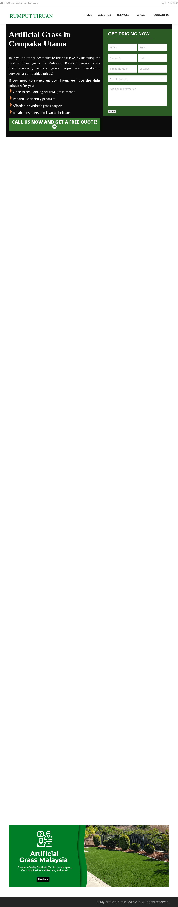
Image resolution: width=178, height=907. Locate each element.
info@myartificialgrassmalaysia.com (21, 3)
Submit (112, 111)
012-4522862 (171, 3)
